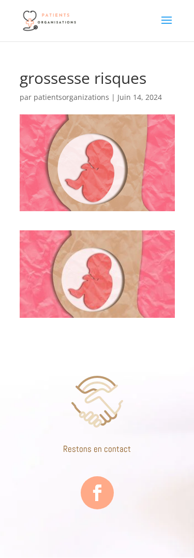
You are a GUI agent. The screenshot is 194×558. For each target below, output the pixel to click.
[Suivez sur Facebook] (97, 492)
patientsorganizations (71, 97)
